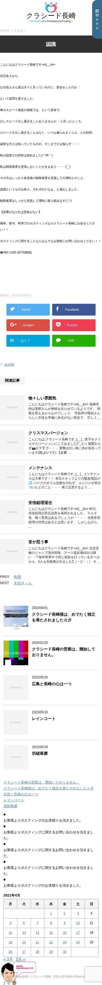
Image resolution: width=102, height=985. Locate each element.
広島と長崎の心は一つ (52, 684)
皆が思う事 (38, 542)
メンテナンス (40, 468)
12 (10, 932)
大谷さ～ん (23, 583)
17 (78, 932)
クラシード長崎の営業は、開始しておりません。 (41, 782)
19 (10, 942)
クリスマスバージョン (48, 433)
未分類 (9, 364)
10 (78, 923)
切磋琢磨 (40, 753)
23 (64, 942)
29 (51, 952)
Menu (97, 21)
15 (51, 932)
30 (64, 952)
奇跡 (17, 577)
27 (24, 952)
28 (37, 952)
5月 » (20, 959)
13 (24, 932)
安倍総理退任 (40, 503)
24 (78, 942)
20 (24, 942)
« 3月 (8, 959)
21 (37, 942)
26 (10, 952)
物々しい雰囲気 (42, 398)
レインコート (44, 718)
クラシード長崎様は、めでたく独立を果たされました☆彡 (63, 617)
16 (64, 932)
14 (37, 932)
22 (51, 942)
